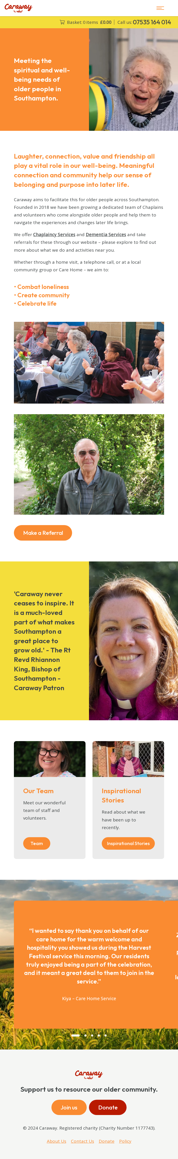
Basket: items (89, 22)
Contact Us (82, 1141)
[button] (75, 1035)
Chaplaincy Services (54, 235)
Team (37, 843)
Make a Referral (43, 532)
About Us (56, 1141)
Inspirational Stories (128, 843)
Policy (125, 1141)
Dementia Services (106, 235)
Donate (108, 1107)
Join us (68, 1107)
